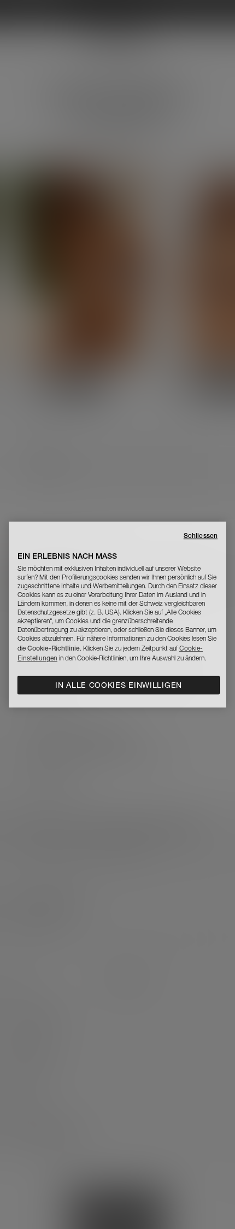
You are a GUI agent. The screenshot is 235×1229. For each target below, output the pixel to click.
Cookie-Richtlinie (53, 648)
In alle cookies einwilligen (118, 685)
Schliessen (201, 535)
